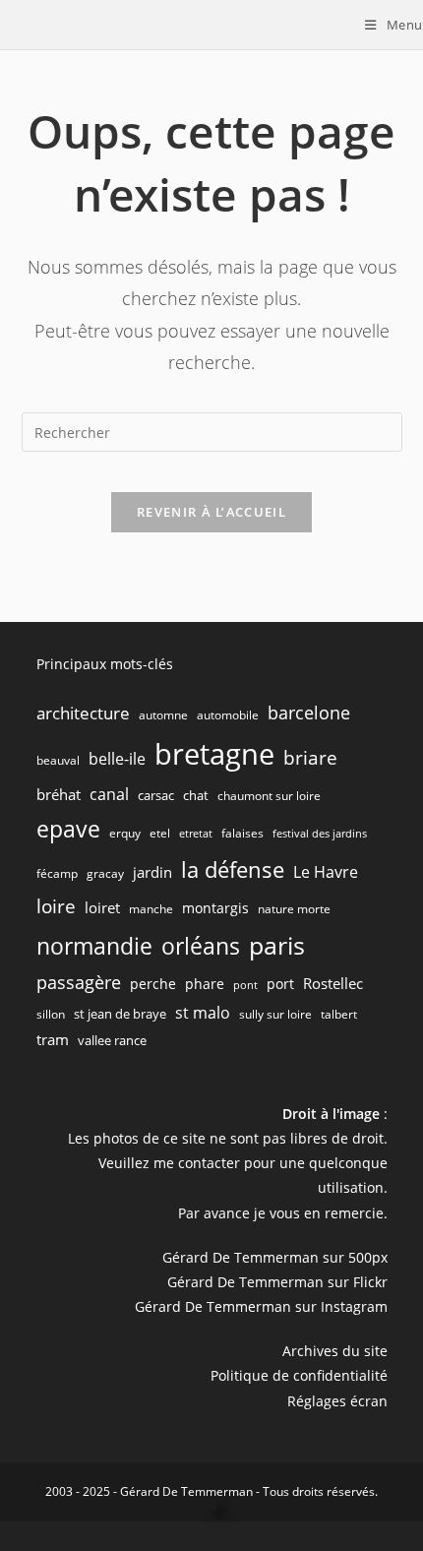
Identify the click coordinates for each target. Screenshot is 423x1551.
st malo (202, 1013)
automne (163, 715)
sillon (50, 1014)
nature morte (294, 908)
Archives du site (335, 1350)
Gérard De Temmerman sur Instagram (261, 1306)
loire (56, 906)
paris (277, 945)
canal (109, 794)
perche (153, 983)
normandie (94, 946)
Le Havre (325, 872)
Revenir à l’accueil (211, 512)
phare (204, 983)
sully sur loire (275, 1014)
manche (151, 908)
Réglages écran (337, 1401)
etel (160, 833)
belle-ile (117, 759)
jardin (152, 872)
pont (245, 985)
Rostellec (333, 983)
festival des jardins (319, 833)
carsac (156, 795)
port (280, 983)
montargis (215, 908)
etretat (195, 833)
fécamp (57, 873)
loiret (102, 907)
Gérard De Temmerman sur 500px (275, 1257)
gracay (105, 873)
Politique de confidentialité (299, 1375)
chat (196, 795)
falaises (242, 833)
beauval (58, 760)
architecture (83, 713)
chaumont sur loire (269, 795)
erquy (125, 833)
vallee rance (112, 1040)
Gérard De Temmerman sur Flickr (277, 1281)
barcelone (309, 712)
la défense (232, 869)
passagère (78, 982)
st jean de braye (120, 1014)
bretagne (214, 754)
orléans (200, 946)
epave (68, 829)
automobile (228, 715)
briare (310, 757)
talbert (339, 1014)
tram (52, 1039)
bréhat (58, 794)
